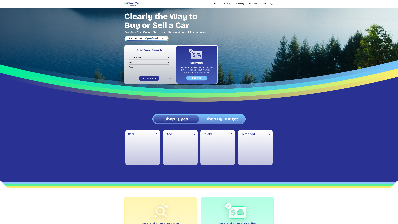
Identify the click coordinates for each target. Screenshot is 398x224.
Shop (216, 4)
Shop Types (176, 119)
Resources (252, 4)
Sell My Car (227, 4)
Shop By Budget (222, 119)
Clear (169, 78)
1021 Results (149, 78)
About (263, 4)
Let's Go (196, 78)
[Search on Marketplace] (272, 4)
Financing (240, 4)
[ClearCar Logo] (132, 4)
